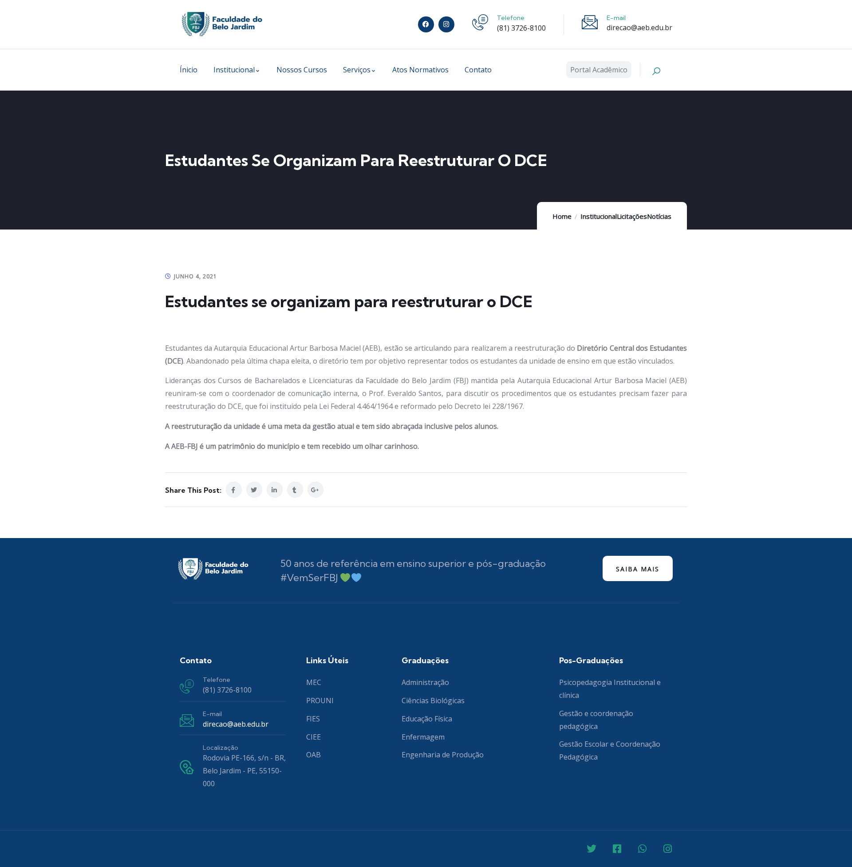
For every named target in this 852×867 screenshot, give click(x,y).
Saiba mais (637, 569)
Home (562, 216)
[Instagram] (446, 24)
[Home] (222, 24)
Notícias (659, 216)
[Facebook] (426, 24)
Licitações (632, 216)
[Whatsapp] (642, 849)
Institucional (598, 216)
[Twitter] (591, 849)
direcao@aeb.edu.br (639, 27)
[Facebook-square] (617, 849)
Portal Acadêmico (598, 70)
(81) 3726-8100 (521, 28)
